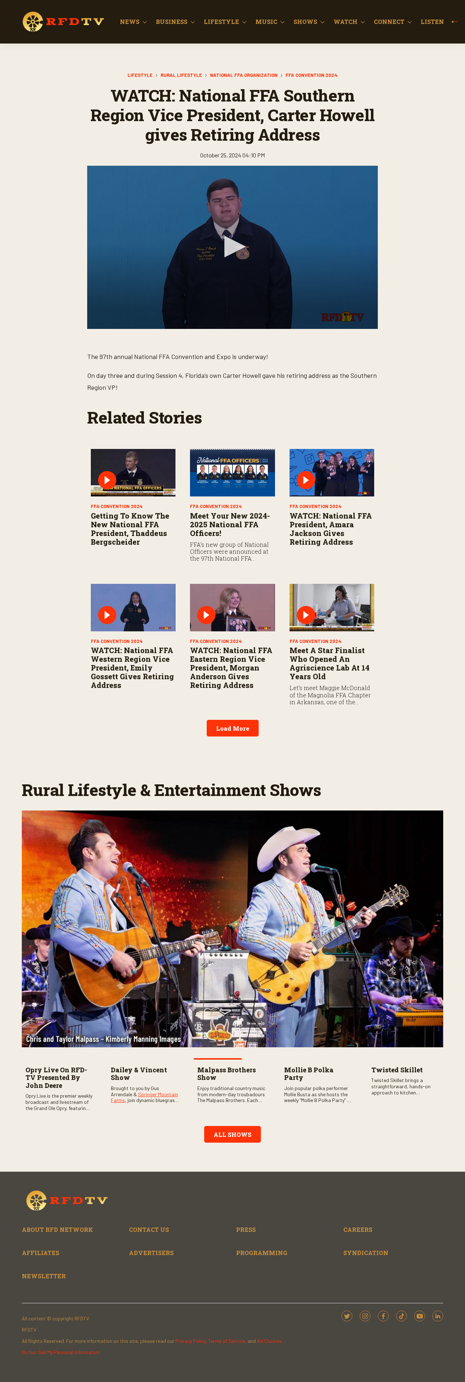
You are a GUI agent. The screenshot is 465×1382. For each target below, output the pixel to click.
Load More (232, 728)
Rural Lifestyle (181, 75)
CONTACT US (149, 1229)
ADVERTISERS (151, 1252)
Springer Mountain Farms (144, 1097)
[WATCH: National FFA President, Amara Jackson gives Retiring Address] (332, 472)
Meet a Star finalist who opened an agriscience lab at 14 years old (329, 663)
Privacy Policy (190, 1341)
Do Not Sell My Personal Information (61, 1352)
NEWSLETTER (44, 1275)
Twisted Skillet (397, 1069)
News (130, 21)
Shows (305, 21)
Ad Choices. (270, 1341)
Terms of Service (226, 1341)
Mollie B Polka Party (308, 1073)
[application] (232, 247)
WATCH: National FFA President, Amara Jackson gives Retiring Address (331, 528)
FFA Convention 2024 (311, 75)
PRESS (246, 1229)
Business (171, 21)
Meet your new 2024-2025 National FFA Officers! (230, 524)
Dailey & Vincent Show (139, 1073)
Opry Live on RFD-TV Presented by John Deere (56, 1077)
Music (266, 21)
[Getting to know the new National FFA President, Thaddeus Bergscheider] (133, 472)
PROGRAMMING (261, 1252)
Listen (432, 21)
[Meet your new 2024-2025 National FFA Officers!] (232, 472)
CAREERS (357, 1229)
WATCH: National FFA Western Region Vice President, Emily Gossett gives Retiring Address (132, 667)
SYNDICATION (365, 1252)
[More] (145, 22)
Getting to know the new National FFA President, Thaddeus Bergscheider (130, 528)
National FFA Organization (244, 75)
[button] (232, 247)
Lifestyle (221, 21)
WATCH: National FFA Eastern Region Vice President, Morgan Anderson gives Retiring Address (231, 667)
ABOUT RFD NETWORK (57, 1229)
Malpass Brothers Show (226, 1073)
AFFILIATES (40, 1252)
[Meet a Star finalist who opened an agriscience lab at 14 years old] (332, 607)
